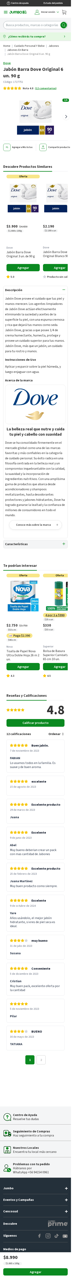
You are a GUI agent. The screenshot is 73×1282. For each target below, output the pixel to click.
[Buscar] (63, 25)
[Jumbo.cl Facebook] (39, 1236)
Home (6, 46)
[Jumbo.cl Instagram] (48, 1236)
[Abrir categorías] (5, 12)
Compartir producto (59, 147)
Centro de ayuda (20, 3)
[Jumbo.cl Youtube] (65, 1236)
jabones (53, 46)
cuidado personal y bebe (29, 46)
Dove (7, 63)
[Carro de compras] (64, 12)
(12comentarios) (46, 88)
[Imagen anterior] (5, 116)
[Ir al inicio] (18, 12)
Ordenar (54, 734)
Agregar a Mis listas (22, 147)
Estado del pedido (53, 3)
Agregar (35, 1272)
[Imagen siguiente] (66, 116)
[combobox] (35, 25)
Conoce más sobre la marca (33, 525)
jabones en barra (17, 50)
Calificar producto (36, 723)
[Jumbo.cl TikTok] (56, 1236)
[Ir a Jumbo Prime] (58, 1223)
